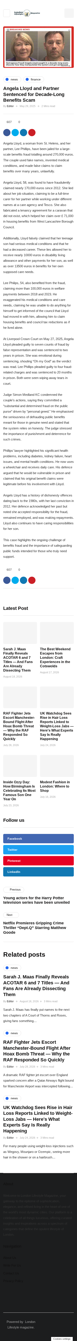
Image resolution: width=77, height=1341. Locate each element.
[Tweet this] (15, 132)
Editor (10, 106)
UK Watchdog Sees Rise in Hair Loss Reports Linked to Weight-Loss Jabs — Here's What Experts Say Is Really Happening (57, 726)
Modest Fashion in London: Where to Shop (55, 786)
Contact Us (11, 1273)
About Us (9, 1258)
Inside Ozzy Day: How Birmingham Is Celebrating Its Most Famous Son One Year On (19, 790)
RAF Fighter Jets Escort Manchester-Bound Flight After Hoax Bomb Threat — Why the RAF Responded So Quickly (19, 726)
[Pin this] (32, 132)
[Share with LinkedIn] (23, 132)
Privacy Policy (13, 1281)
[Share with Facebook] (6, 132)
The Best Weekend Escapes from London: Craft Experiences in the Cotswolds (55, 657)
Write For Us (12, 1265)
